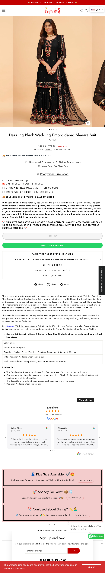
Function (42, 352)
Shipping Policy (52, 265)
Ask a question (52, 275)
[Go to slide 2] (51, 450)
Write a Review (85, 400)
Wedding (32, 352)
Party (24, 352)
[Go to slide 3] (53, 450)
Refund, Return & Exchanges (52, 270)
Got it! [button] (91, 567)
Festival (17, 352)
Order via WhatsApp (52, 245)
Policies (52, 524)
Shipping (48, 149)
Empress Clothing (88, 329)
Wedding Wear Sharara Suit (28, 326)
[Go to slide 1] (49, 450)
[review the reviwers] (47, 428)
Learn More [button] (19, 569)
